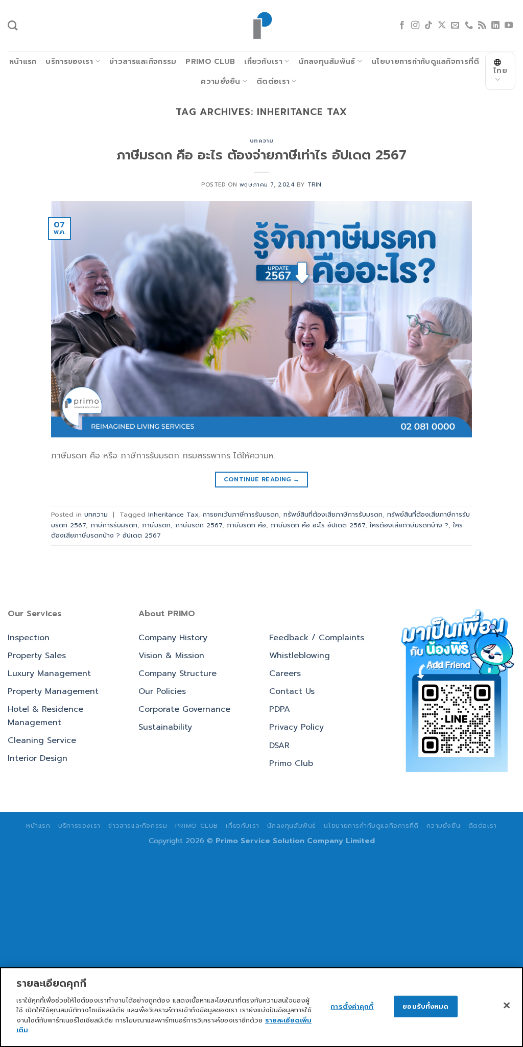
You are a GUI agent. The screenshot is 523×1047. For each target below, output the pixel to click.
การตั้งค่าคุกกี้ (351, 1006)
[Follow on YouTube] (509, 25)
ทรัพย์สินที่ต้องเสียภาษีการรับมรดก (333, 514)
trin (314, 184)
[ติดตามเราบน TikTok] (428, 25)
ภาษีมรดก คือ (246, 525)
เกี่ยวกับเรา (263, 61)
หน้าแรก (23, 61)
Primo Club (210, 61)
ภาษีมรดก (156, 525)
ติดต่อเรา (273, 81)
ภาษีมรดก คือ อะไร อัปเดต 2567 (318, 525)
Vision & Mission (171, 655)
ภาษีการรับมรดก (113, 525)
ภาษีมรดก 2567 (198, 525)
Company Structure (177, 673)
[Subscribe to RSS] (482, 25)
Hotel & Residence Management (45, 716)
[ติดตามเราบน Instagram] (415, 25)
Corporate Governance (184, 709)
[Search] (12, 25)
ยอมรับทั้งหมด (425, 1006)
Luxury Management (49, 673)
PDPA (279, 709)
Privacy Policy (296, 727)
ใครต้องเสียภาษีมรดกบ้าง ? (409, 525)
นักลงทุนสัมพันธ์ (326, 61)
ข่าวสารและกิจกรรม (142, 61)
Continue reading (262, 479)
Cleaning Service (42, 740)
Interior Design (37, 758)
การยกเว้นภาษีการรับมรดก (241, 514)
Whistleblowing (299, 655)
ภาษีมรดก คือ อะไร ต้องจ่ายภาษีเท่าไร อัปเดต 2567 (261, 155)
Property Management (53, 691)
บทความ (261, 140)
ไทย (500, 70)
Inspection (29, 638)
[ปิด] (506, 1005)
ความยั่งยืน (220, 81)
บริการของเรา (69, 61)
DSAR (279, 745)
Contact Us (292, 691)
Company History (172, 638)
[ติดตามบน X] (442, 25)
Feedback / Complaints (316, 638)
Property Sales (37, 655)
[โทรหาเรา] (469, 25)
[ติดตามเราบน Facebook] (402, 25)
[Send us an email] (455, 25)
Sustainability (165, 727)
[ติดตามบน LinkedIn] (495, 25)
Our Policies (162, 691)
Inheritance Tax (173, 514)
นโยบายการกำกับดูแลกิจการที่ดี (425, 61)
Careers (285, 673)
